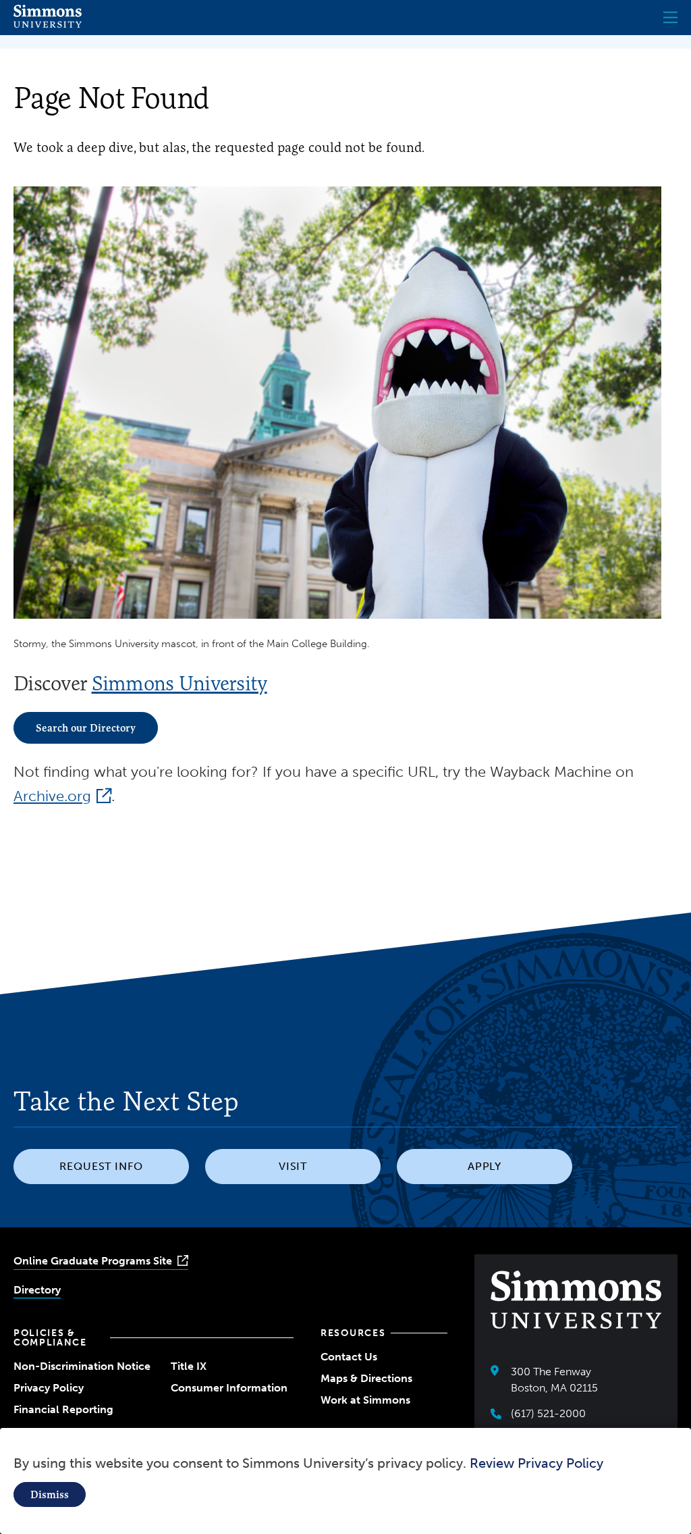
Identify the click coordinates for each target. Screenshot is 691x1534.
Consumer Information (229, 1387)
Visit (293, 1166)
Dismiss (49, 1494)
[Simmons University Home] (47, 24)
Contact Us (349, 1356)
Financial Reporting (63, 1409)
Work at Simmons (365, 1400)
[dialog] (345, 1481)
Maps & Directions (366, 1378)
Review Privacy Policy (536, 1463)
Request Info (101, 1166)
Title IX (188, 1366)
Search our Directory (86, 727)
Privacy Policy (48, 1387)
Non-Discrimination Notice (81, 1366)
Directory (37, 1289)
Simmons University (179, 683)
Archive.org (52, 796)
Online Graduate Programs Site (92, 1260)
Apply (485, 1166)
